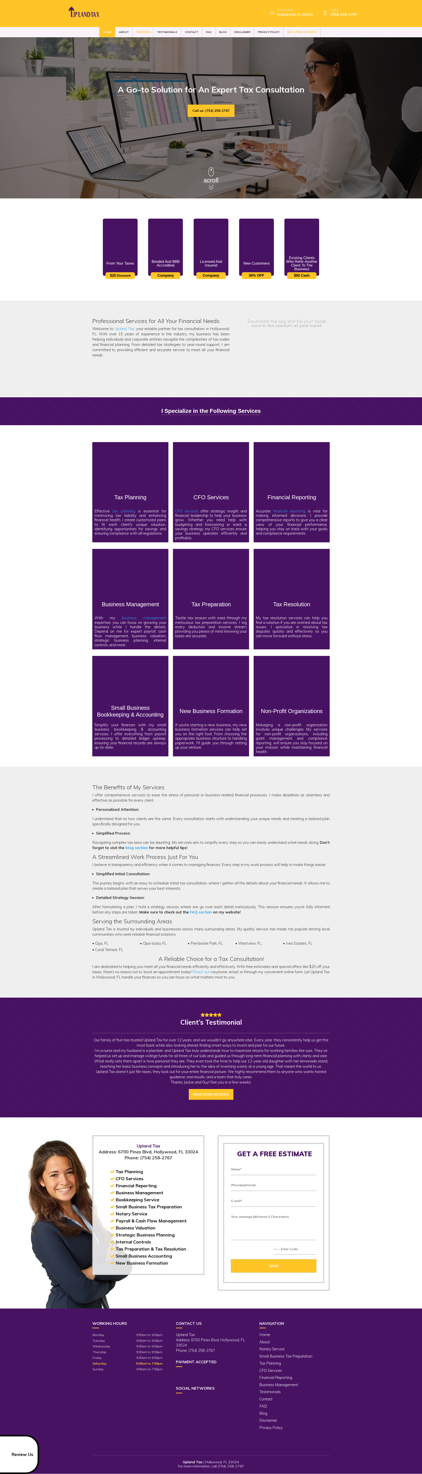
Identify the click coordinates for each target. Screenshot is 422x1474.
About (124, 32)
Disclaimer (242, 32)
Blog (223, 32)
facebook (179, 1400)
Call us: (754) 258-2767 (211, 111)
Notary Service (272, 1349)
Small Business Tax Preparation (285, 1356)
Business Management (278, 1384)
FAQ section (201, 912)
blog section (137, 847)
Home (107, 32)
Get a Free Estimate (302, 32)
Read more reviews (211, 1094)
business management (144, 617)
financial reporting (289, 511)
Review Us (22, 1454)
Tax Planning (270, 1363)
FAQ (208, 32)
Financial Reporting (275, 1377)
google (187, 1400)
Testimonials (167, 32)
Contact (191, 32)
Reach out (201, 971)
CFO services (186, 511)
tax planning (124, 511)
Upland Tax (124, 328)
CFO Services (270, 1370)
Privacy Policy (269, 32)
